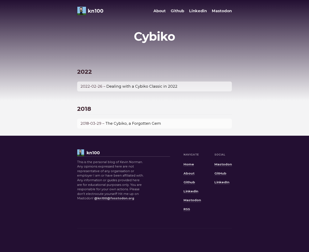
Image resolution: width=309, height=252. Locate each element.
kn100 (95, 11)
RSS (187, 209)
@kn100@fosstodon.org (114, 198)
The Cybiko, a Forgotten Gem (133, 123)
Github (177, 11)
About (159, 11)
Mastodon (222, 11)
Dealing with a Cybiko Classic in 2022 (141, 86)
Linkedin (198, 11)
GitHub (220, 173)
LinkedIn (221, 182)
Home (189, 164)
